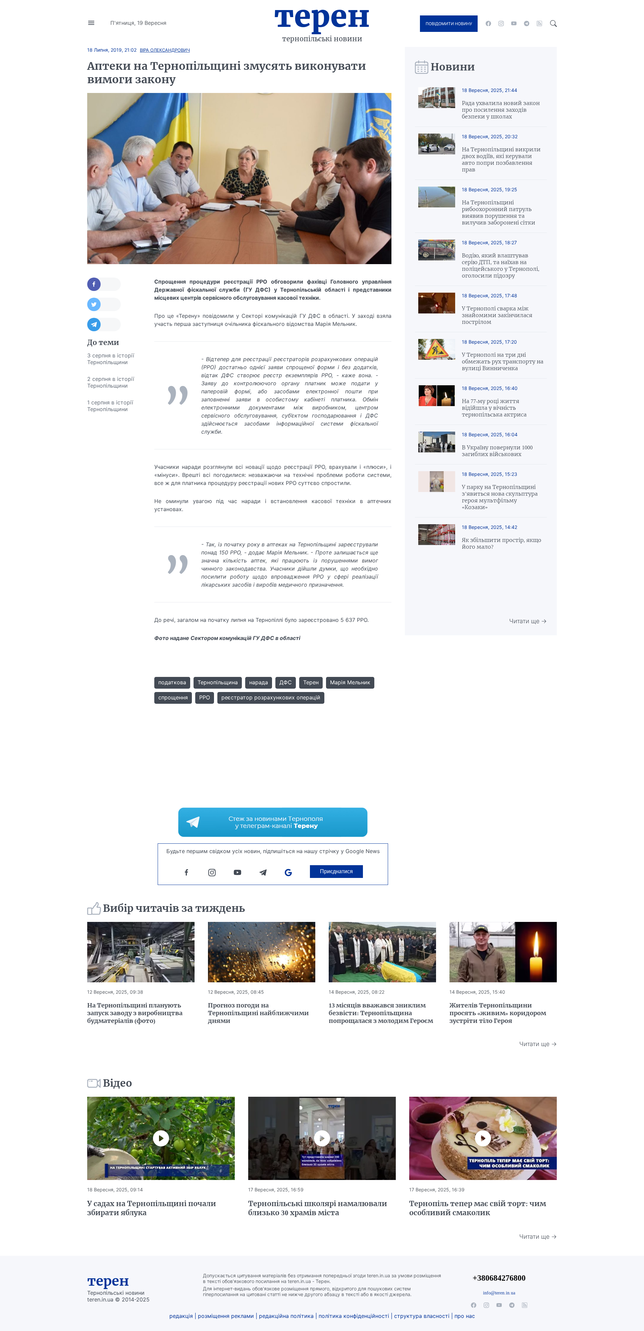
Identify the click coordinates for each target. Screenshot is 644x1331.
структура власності (421, 1316)
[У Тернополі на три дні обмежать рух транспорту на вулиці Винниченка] (436, 355)
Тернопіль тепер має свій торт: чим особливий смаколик (477, 1208)
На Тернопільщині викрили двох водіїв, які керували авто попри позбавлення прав (501, 159)
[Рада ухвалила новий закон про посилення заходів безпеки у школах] (436, 103)
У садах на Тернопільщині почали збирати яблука (151, 1208)
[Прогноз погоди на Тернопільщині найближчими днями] (261, 952)
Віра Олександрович (165, 50)
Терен (322, 16)
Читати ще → (528, 621)
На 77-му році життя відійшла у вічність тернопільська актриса (494, 408)
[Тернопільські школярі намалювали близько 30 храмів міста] (322, 1138)
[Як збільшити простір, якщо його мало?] (436, 537)
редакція (181, 1316)
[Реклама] (273, 822)
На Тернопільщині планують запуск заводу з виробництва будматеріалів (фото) (134, 1013)
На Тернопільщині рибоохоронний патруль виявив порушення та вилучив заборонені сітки (498, 212)
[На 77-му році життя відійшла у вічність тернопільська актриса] (436, 401)
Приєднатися (336, 871)
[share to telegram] (104, 324)
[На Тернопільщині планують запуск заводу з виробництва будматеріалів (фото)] (141, 952)
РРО (204, 697)
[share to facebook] (104, 284)
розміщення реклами (226, 1316)
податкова (172, 682)
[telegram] (526, 23)
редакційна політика (286, 1316)
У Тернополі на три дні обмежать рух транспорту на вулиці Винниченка (502, 361)
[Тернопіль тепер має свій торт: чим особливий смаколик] (483, 1138)
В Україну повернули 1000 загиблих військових (497, 450)
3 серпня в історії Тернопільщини (110, 358)
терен (108, 1281)
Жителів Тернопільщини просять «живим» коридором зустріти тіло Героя (497, 1013)
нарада (258, 682)
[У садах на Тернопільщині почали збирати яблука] (161, 1138)
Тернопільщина (218, 682)
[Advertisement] (114, 518)
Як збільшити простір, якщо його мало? (501, 543)
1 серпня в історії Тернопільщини (110, 405)
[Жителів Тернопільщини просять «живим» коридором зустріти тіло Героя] (503, 952)
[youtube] (514, 23)
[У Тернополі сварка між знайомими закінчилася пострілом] (436, 309)
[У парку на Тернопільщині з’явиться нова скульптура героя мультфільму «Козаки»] (436, 490)
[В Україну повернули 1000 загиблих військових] (436, 444)
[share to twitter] (104, 304)
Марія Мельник (350, 682)
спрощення (173, 697)
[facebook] (488, 23)
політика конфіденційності (354, 1316)
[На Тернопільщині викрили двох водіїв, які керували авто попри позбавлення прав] (436, 153)
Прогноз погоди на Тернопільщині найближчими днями (258, 1013)
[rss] (539, 23)
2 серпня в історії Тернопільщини (110, 382)
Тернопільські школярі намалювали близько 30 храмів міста (317, 1208)
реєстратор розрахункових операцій (270, 697)
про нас (464, 1316)
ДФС (285, 682)
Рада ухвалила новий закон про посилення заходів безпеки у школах (501, 110)
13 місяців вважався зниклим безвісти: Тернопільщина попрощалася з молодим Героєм (381, 1013)
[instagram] (501, 23)
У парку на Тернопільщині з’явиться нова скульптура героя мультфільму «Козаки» (500, 497)
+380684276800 (499, 1278)
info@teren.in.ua (499, 1293)
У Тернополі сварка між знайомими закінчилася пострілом (497, 315)
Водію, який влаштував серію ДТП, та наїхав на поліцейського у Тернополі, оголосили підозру (500, 265)
